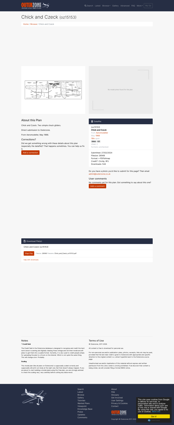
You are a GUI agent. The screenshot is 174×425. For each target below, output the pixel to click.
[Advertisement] (87, 44)
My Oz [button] (148, 5)
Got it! (154, 416)
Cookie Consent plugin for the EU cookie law (154, 420)
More (139, 5)
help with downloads (31, 260)
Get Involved (117, 397)
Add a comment (97, 186)
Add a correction (30, 152)
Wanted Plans (84, 403)
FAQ (133, 5)
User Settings (117, 400)
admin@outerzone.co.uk (99, 174)
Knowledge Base (85, 409)
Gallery (115, 5)
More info (156, 411)
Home (26, 24)
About (114, 389)
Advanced (124, 5)
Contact (114, 406)
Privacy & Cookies (119, 403)
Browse (105, 5)
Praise (80, 412)
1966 (98, 135)
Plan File (29, 253)
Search (90, 5)
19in (93, 138)
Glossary (115, 395)
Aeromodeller (102, 133)
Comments (82, 417)
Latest (97, 5)
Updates (81, 414)
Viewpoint (82, 406)
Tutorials (81, 400)
